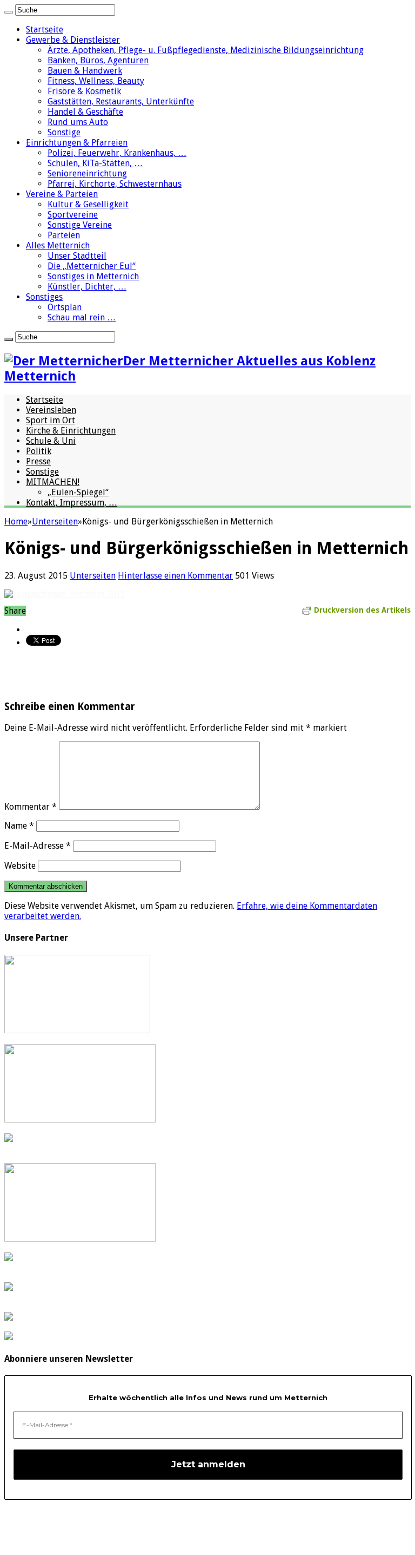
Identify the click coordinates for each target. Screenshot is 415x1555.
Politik (38, 451)
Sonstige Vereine (80, 225)
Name (19, 826)
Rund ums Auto (78, 122)
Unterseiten (55, 521)
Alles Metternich (58, 245)
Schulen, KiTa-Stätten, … (95, 163)
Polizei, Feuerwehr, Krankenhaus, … (117, 153)
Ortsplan (65, 307)
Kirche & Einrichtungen (71, 430)
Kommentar (30, 807)
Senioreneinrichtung (87, 173)
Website (20, 866)
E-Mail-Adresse (37, 846)
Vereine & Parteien (62, 194)
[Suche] (8, 12)
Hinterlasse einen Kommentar (175, 575)
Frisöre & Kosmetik (84, 91)
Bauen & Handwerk (85, 70)
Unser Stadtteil (77, 256)
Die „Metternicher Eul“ (92, 266)
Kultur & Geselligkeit (88, 204)
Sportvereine (73, 214)
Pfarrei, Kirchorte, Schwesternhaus (115, 184)
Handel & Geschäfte (85, 112)
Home (16, 521)
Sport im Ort (50, 420)
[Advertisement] (130, 673)
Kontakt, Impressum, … (71, 502)
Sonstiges (44, 297)
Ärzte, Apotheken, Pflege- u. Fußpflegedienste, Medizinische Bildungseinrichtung (206, 50)
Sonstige (64, 132)
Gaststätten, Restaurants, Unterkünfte (121, 101)
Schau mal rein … (82, 317)
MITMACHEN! (52, 482)
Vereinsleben (51, 410)
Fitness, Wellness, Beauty (96, 81)
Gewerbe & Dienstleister (73, 40)
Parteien (64, 235)
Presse (38, 461)
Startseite (44, 29)
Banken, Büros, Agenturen (98, 60)
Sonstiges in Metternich (93, 276)
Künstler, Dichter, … (87, 286)
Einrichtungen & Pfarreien (77, 142)
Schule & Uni (51, 441)
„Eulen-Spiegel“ (78, 492)
